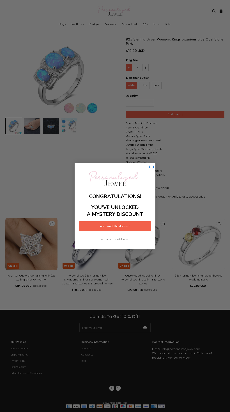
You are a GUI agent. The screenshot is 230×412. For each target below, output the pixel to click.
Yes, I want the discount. (115, 226)
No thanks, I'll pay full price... (115, 239)
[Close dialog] (151, 167)
